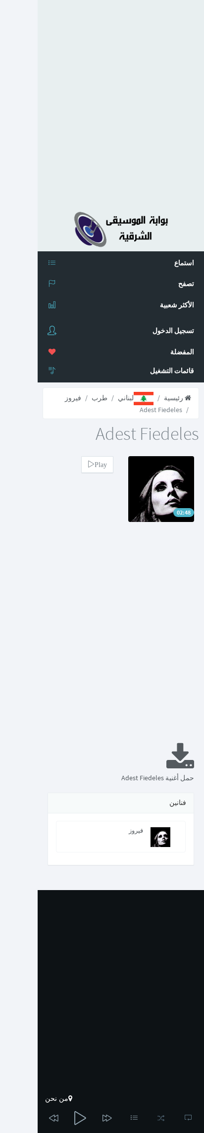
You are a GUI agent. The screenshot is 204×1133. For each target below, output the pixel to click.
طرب (99, 397)
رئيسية (174, 397)
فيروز (73, 397)
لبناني (126, 397)
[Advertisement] (102, 102)
